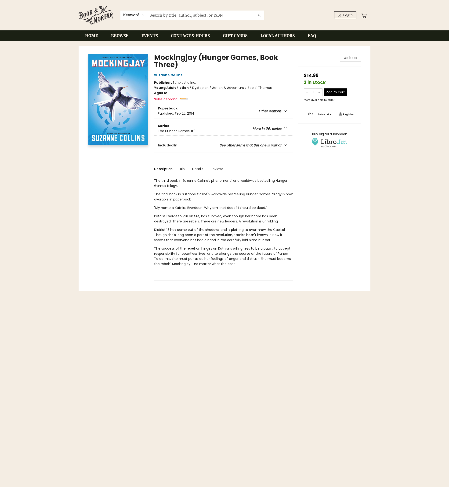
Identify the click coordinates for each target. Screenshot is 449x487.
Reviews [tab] (217, 169)
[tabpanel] (223, 229)
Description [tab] (163, 169)
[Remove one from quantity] (307, 92)
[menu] (224, 35)
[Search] (259, 15)
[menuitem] (92, 35)
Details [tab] (197, 169)
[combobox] (133, 15)
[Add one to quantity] (319, 92)
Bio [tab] (182, 169)
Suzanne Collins (168, 75)
